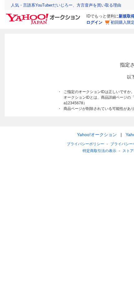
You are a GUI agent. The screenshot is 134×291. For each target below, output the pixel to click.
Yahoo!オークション (97, 134)
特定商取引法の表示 (99, 151)
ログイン (94, 22)
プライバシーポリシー (85, 144)
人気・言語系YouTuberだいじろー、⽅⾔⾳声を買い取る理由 (66, 5)
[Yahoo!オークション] (44, 15)
